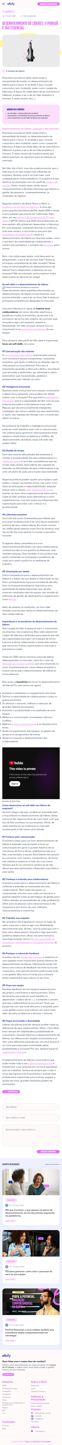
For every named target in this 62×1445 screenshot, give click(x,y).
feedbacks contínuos (32, 957)
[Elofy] (11, 3)
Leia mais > (10, 1220)
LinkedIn (38, 1416)
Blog (4, 1428)
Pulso (4, 1400)
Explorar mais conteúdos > (52, 1164)
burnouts (48, 245)
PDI (3, 1410)
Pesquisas (6, 1397)
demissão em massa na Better (18, 663)
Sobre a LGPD (36, 1406)
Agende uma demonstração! (8, 1374)
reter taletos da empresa (39, 489)
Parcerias (34, 1422)
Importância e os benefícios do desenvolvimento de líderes (28, 115)
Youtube (5, 1425)
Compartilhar (13, 1091)
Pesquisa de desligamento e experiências (13, 1404)
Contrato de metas (9, 1388)
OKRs (4, 1385)
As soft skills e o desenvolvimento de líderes (22, 113)
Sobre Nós (35, 1385)
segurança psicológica (33, 329)
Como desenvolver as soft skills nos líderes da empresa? (27, 118)
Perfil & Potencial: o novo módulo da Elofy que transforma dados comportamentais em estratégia (29, 1332)
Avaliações (6, 1391)
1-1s (33, 999)
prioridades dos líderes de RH (17, 234)
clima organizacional (25, 724)
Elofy (13, 599)
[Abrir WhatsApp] (54, 1437)
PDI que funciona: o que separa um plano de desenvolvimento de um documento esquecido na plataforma (30, 1213)
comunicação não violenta (18, 355)
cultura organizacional (40, 1063)
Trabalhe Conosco (38, 1391)
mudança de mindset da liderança (21, 207)
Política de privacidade (40, 1403)
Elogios (5, 1407)
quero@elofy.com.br (43, 1413)
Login (33, 1388)
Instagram (39, 1419)
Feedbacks (6, 1394)
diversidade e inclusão (14, 1052)
